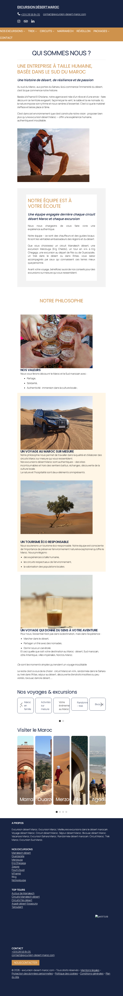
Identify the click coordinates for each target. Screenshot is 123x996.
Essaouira (32, 903)
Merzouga (17, 859)
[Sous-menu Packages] (108, 31)
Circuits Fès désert (22, 900)
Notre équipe (19, 880)
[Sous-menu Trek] (36, 31)
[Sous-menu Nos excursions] (24, 31)
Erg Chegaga (19, 863)
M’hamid (16, 873)
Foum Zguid (18, 870)
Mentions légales (90, 970)
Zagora (15, 866)
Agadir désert (19, 903)
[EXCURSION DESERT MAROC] (103, 916)
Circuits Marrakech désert (26, 896)
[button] (60, 721)
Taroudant (17, 907)
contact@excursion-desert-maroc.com (64, 14)
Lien (19, 737)
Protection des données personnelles (32, 973)
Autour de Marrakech (23, 893)
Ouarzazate (18, 856)
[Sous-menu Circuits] (53, 31)
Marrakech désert (21, 852)
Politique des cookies (66, 973)
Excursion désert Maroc (38, 7)
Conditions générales (91, 973)
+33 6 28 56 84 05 (30, 14)
